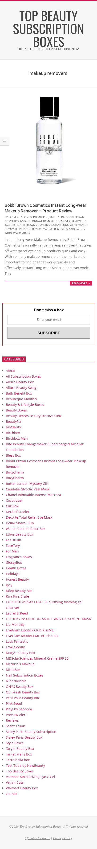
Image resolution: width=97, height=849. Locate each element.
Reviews (77, 221)
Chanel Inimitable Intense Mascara (33, 495)
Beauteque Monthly (21, 399)
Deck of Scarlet (17, 511)
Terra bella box (18, 760)
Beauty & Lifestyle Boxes (25, 404)
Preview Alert (16, 714)
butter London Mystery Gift (27, 483)
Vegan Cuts (15, 782)
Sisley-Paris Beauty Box (24, 737)
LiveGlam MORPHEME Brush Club (32, 636)
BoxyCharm (15, 472)
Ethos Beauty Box (19, 534)
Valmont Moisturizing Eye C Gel (30, 777)
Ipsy (9, 585)
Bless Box (13, 455)
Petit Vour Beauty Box (23, 698)
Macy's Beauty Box (20, 652)
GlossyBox (14, 562)
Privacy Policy (62, 838)
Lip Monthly (15, 624)
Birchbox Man (17, 438)
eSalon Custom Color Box (25, 528)
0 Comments (21, 232)
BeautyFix (13, 421)
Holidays (12, 573)
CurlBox (12, 506)
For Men (12, 551)
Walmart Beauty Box (22, 788)
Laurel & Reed (17, 613)
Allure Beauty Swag (21, 387)
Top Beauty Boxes (20, 771)
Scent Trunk (15, 726)
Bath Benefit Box (19, 393)
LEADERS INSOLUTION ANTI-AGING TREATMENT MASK (48, 619)
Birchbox (13, 432)
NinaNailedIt (16, 681)
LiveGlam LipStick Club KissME (30, 630)
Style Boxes (15, 743)
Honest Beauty (17, 579)
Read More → (81, 283)
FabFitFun (13, 540)
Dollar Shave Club (20, 523)
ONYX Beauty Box (19, 686)
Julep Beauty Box (19, 590)
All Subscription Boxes (23, 376)
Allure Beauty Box (20, 382)
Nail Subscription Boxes (24, 675)
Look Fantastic (17, 641)
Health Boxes (16, 568)
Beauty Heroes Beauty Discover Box (33, 416)
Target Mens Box (19, 754)
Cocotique (14, 500)
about (10, 370)
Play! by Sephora (19, 709)
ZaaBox (11, 793)
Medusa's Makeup (20, 664)
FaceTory (13, 545)
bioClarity (13, 427)
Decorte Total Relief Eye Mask (29, 517)
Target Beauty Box (20, 748)
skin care (75, 229)
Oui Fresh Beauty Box (23, 692)
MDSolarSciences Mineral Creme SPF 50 (37, 658)
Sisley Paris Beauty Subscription (31, 731)
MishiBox (13, 669)
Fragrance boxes (19, 557)
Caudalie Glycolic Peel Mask (27, 489)
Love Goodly (15, 647)
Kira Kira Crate (17, 596)
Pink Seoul (14, 703)
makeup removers (55, 229)
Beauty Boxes (16, 410)
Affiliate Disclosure (37, 838)
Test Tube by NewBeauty (25, 765)
